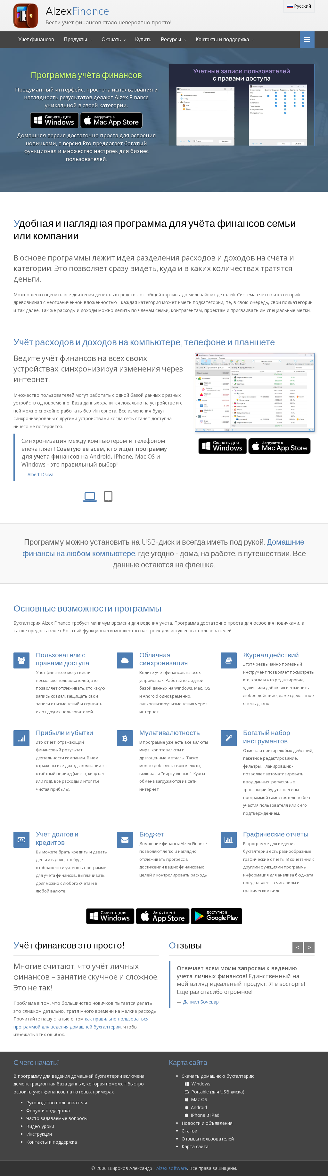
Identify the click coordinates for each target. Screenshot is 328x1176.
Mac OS (197, 1099)
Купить (143, 39)
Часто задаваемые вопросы (56, 1118)
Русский (302, 6)
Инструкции (39, 1134)
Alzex (77, 10)
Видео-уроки (40, 1126)
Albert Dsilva (40, 474)
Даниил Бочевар (201, 1002)
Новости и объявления (207, 1123)
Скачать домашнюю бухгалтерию (218, 1076)
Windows (199, 1084)
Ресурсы (171, 39)
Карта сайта (195, 1146)
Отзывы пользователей (208, 1139)
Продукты (75, 39)
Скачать (111, 39)
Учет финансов (36, 39)
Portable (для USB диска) (216, 1092)
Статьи (189, 1131)
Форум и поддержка (48, 1111)
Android (197, 1107)
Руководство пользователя (56, 1103)
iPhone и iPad (203, 1115)
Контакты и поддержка (222, 39)
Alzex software (171, 1168)
